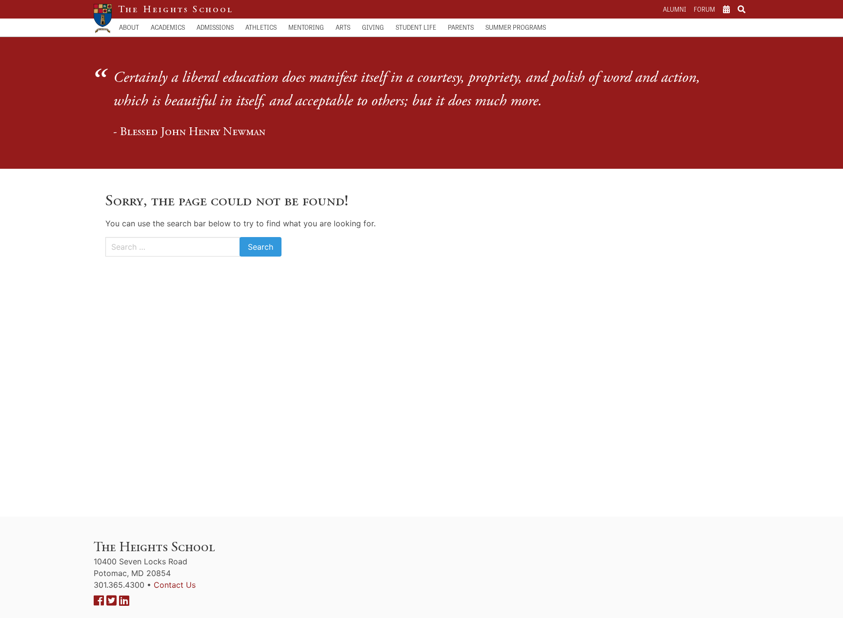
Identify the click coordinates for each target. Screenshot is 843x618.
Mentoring (306, 27)
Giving (373, 27)
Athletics (261, 27)
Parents (461, 27)
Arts (343, 27)
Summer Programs (515, 27)
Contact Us (175, 585)
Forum (704, 9)
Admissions (215, 27)
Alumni (674, 9)
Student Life (416, 27)
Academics (168, 27)
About (129, 27)
